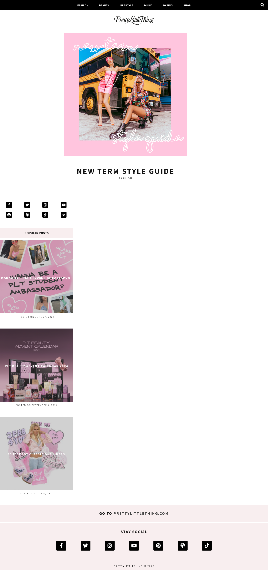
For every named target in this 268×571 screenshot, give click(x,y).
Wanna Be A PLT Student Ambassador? (36, 277)
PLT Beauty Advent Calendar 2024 (36, 366)
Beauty (104, 5)
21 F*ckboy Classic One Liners (36, 454)
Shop (187, 5)
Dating (168, 5)
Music (148, 5)
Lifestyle (126, 5)
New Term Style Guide (126, 171)
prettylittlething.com (141, 513)
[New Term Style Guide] (125, 95)
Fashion (82, 5)
